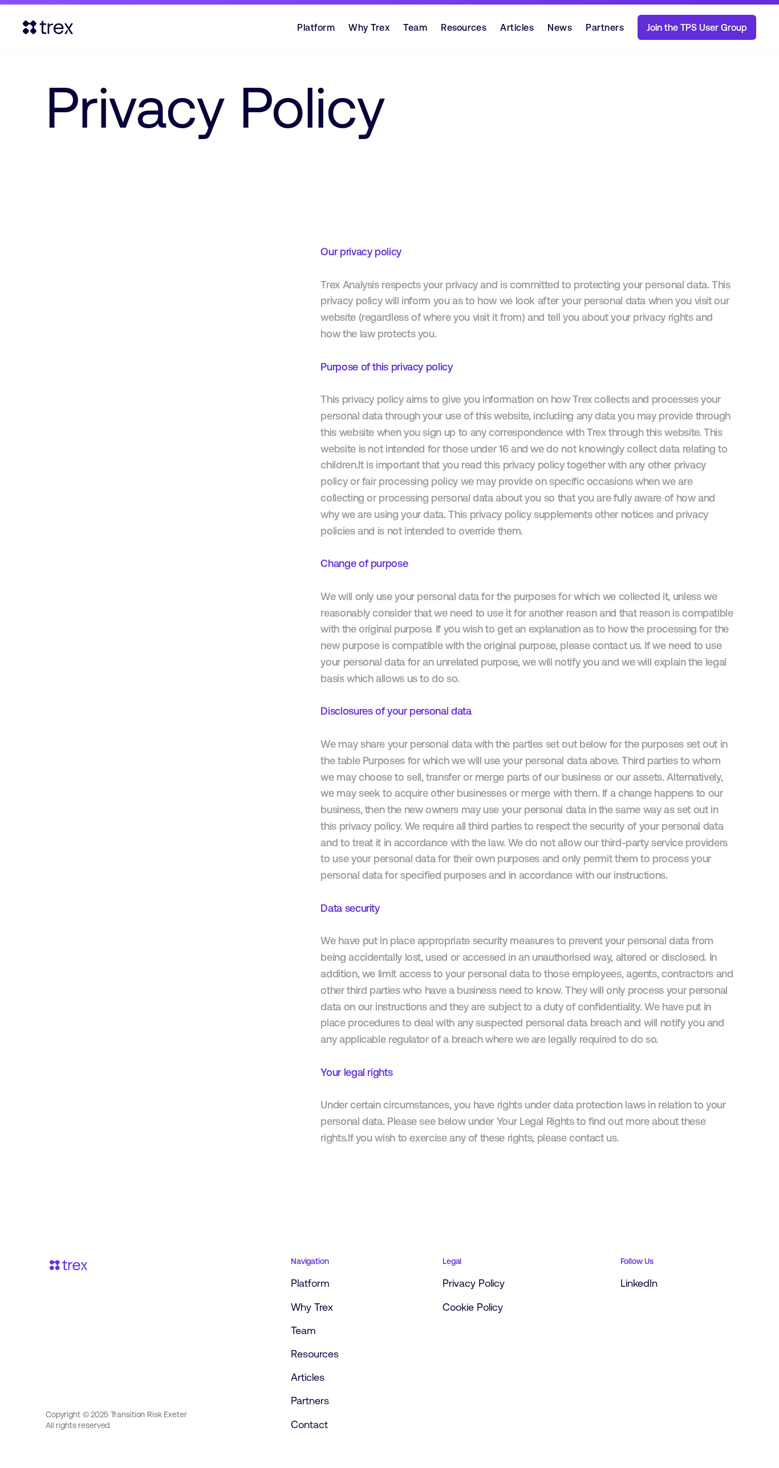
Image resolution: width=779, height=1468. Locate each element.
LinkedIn (639, 1283)
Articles (517, 27)
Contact (309, 1424)
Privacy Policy (474, 1283)
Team (415, 27)
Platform (316, 27)
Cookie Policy (473, 1307)
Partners (605, 27)
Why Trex (369, 27)
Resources (463, 27)
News (559, 27)
